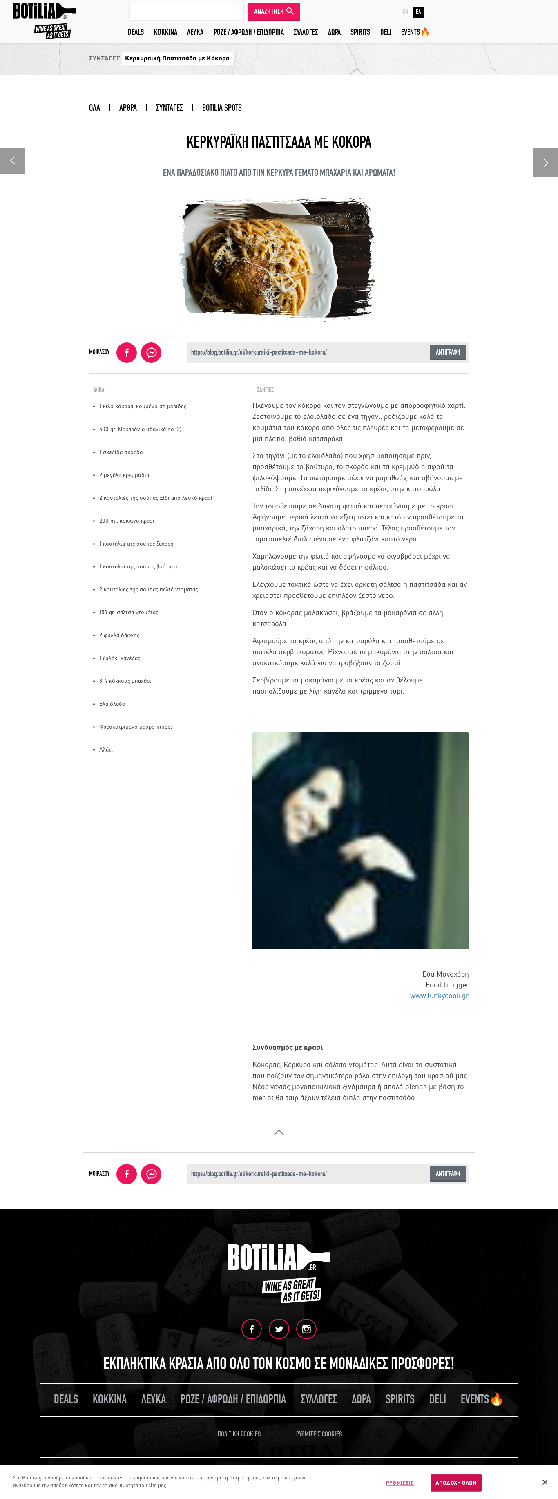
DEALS (136, 32)
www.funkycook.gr (439, 995)
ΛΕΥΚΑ (195, 32)
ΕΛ (418, 12)
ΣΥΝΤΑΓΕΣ (169, 108)
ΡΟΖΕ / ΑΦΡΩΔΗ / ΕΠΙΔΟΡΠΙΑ (249, 32)
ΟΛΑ (94, 108)
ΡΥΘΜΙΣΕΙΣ (400, 1483)
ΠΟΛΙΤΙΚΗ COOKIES (239, 1434)
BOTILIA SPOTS (222, 108)
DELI (385, 32)
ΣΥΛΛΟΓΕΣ (306, 32)
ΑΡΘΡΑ (128, 108)
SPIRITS (360, 32)
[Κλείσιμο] (544, 1482)
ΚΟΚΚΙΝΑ (165, 32)
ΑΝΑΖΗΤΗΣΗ (269, 11)
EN (405, 12)
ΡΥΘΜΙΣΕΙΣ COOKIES (319, 1434)
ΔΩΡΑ (334, 32)
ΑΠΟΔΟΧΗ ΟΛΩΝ (456, 1483)
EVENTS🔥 (415, 32)
